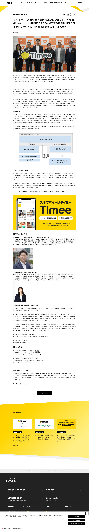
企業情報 (44, 3)
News (48, 507)
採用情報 (80, 2)
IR (65, 3)
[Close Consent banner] (87, 513)
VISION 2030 (17, 499)
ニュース (73, 2)
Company (11, 507)
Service (50, 490)
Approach (52, 499)
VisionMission (17, 490)
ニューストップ (50, 511)
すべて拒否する (76, 520)
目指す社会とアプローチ (56, 3)
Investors (30, 507)
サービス (37, 3)
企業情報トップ (12, 511)
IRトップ (29, 511)
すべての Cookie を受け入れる (76, 523)
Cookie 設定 (76, 516)
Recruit (68, 507)
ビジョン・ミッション (26, 3)
